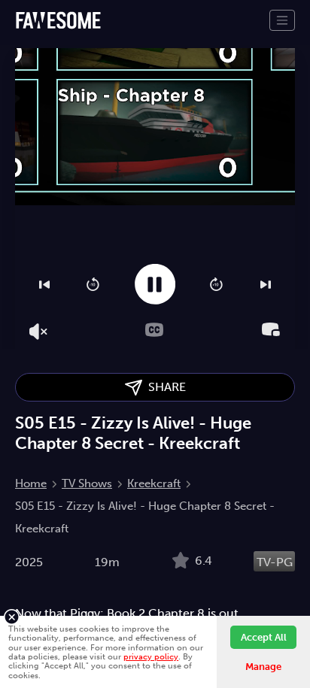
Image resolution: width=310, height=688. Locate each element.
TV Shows (87, 483)
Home (31, 483)
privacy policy (150, 656)
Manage (263, 666)
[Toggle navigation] (282, 20)
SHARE (164, 387)
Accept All (264, 637)
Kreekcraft (154, 483)
